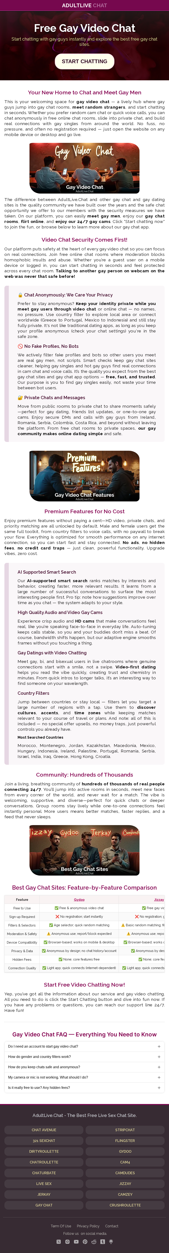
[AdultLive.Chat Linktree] (111, 1242)
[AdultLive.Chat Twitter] (58, 1242)
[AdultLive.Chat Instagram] (67, 1242)
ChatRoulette (44, 1162)
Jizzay (159, 899)
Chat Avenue (44, 1130)
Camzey (125, 1194)
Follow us (71, 1233)
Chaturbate (44, 1173)
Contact (111, 1226)
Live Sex (43, 1184)
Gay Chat (44, 1205)
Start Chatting (84, 61)
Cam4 (125, 1162)
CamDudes (125, 1173)
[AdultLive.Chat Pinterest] (85, 1242)
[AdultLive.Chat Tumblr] (103, 1242)
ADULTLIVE (84, 5)
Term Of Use (61, 1226)
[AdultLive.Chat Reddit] (94, 1242)
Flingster (125, 1141)
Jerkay (43, 1194)
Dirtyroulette (44, 1151)
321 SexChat (44, 1141)
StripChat (125, 1130)
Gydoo (79, 899)
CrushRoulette (125, 1205)
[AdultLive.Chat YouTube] (76, 1242)
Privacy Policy (88, 1226)
